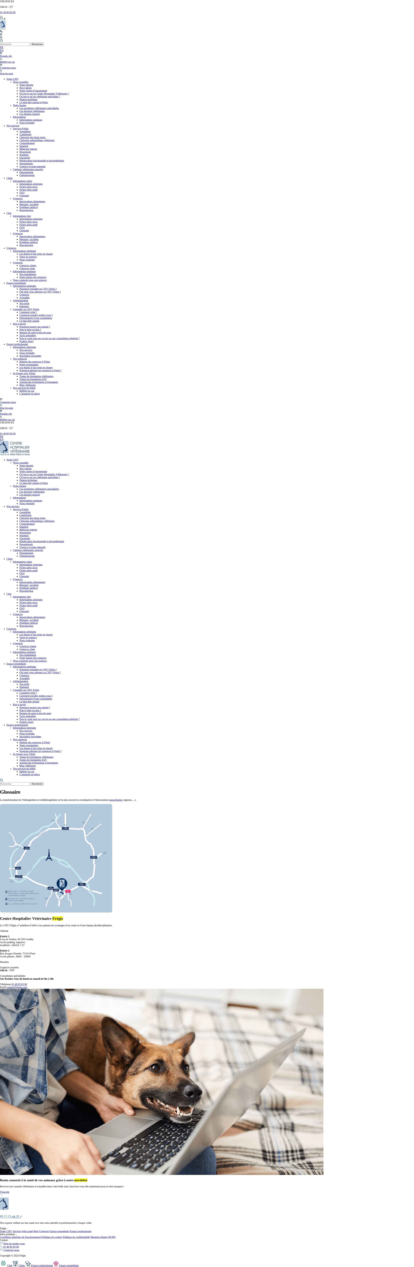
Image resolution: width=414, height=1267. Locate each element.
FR (1, 47)
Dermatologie (26, 172)
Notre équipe (19, 105)
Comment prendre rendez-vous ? (36, 315)
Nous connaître (20, 82)
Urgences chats (27, 268)
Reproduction (26, 210)
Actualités (24, 297)
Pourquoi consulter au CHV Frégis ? (38, 288)
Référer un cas (26, 390)
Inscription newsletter (30, 356)
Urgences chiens (27, 265)
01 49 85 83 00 (8, 12)
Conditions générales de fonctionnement (20, 1237)
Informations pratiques (30, 119)
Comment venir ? (28, 312)
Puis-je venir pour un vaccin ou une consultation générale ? (49, 338)
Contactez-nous (11, 1250)
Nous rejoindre (27, 122)
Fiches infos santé (28, 189)
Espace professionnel (17, 344)
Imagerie (23, 146)
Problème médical (28, 207)
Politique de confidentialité (76, 1237)
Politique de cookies (52, 1237)
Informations (19, 117)
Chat (8, 213)
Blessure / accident (28, 204)
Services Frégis (20, 128)
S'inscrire (4, 1192)
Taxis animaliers (27, 335)
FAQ (22, 192)
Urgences (18, 198)
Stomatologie (26, 163)
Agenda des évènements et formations (38, 382)
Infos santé (27, 1231)
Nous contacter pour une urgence (30, 280)
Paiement (24, 306)
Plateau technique (28, 99)
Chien (9, 178)
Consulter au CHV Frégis (26, 309)
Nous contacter (27, 259)
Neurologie (25, 152)
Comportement (27, 143)
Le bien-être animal (29, 321)
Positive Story (26, 341)
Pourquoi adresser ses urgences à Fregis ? (40, 370)
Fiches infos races (28, 187)
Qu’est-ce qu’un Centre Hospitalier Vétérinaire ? (44, 93)
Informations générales (31, 184)
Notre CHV (12, 79)
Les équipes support (29, 114)
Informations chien (22, 181)
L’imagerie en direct (29, 393)
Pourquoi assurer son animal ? (34, 326)
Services (17, 1231)
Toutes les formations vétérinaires (36, 376)
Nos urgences (20, 358)
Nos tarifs (24, 303)
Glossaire (24, 195)
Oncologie (24, 157)
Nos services (12, 125)
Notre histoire (26, 85)
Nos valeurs (25, 87)
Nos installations (27, 274)
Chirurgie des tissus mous (32, 137)
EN (2, 50)
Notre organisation (28, 364)
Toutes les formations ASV (33, 379)
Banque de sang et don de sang (35, 332)
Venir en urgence (28, 256)
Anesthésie (25, 131)
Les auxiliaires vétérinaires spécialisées (39, 108)
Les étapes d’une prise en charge (36, 254)
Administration (20, 300)
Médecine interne (28, 149)
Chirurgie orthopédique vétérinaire (36, 140)
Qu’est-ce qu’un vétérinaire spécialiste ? (39, 96)
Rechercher (37, 44)
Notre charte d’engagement (33, 90)
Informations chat (22, 216)
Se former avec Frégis (24, 373)
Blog (36, 1231)
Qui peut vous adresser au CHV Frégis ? (40, 291)
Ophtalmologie (27, 175)
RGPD (111, 1237)
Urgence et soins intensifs (32, 166)
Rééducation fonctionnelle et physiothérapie (41, 160)
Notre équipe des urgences (32, 277)
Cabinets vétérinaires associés (28, 169)
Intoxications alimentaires (32, 201)
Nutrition (24, 154)
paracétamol (116, 800)
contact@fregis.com (17, 987)
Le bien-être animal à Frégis (33, 102)
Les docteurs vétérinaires (32, 111)
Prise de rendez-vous (14, 1243)
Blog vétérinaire (27, 385)
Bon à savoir (19, 323)
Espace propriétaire (16, 283)
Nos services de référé (24, 388)
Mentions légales (99, 1237)
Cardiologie (25, 134)
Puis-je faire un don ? (30, 329)
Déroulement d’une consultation (35, 318)
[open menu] (1, 16)
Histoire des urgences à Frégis (34, 361)
